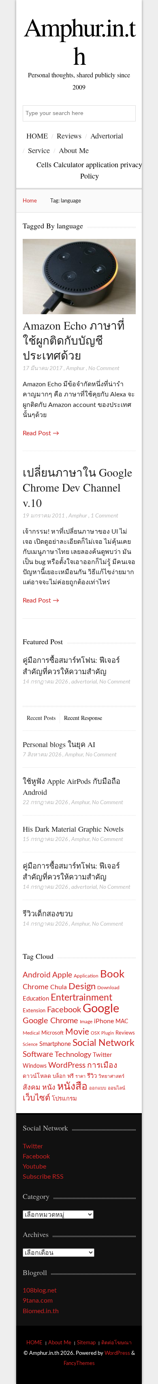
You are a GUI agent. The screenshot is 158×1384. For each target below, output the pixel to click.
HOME (37, 136)
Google (101, 1009)
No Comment (104, 368)
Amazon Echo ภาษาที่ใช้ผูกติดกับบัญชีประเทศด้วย (73, 340)
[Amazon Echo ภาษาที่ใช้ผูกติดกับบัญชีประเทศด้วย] (79, 312)
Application (86, 976)
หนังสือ (72, 1087)
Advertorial (106, 136)
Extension (34, 1011)
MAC (121, 1021)
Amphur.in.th (79, 40)
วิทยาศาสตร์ (111, 1076)
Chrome (36, 987)
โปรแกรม (64, 1099)
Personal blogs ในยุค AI (59, 744)
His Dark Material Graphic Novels (73, 829)
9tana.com (38, 1300)
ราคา (80, 1076)
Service (39, 150)
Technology (73, 1054)
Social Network (104, 1043)
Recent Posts (41, 718)
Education (36, 999)
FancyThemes (79, 1363)
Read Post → (41, 433)
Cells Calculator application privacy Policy (89, 170)
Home (30, 200)
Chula (58, 987)
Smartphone (55, 1044)
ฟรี (70, 1076)
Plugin (107, 1033)
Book (112, 974)
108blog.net (40, 1290)
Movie (77, 1032)
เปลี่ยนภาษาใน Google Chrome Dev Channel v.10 (77, 487)
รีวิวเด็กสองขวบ (48, 913)
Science (30, 1044)
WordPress (66, 1065)
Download (108, 987)
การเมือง (102, 1065)
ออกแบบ (97, 1088)
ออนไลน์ (116, 1088)
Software (38, 1054)
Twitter (102, 1055)
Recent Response (83, 718)
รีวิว (92, 1076)
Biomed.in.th (41, 1311)
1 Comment (104, 516)
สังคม (32, 1087)
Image (86, 1021)
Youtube (34, 1166)
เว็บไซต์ (36, 1098)
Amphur (75, 368)
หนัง (49, 1087)
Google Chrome (50, 1021)
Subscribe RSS (43, 1176)
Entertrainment (81, 998)
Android (37, 975)
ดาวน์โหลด (37, 1076)
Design (82, 986)
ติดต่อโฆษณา (116, 1342)
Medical (31, 1033)
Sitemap (86, 1342)
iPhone (104, 1021)
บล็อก (59, 1076)
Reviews (69, 136)
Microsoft (52, 1033)
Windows (35, 1066)
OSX (95, 1033)
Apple (62, 975)
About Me (74, 150)
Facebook (64, 1010)
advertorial (84, 682)
